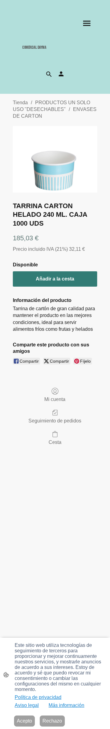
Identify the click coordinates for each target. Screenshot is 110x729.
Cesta (55, 442)
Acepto (24, 720)
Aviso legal (27, 705)
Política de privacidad (38, 697)
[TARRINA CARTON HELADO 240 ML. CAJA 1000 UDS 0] (55, 159)
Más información (66, 705)
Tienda (20, 102)
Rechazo (52, 720)
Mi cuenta (54, 399)
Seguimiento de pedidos (54, 420)
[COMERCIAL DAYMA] (55, 54)
